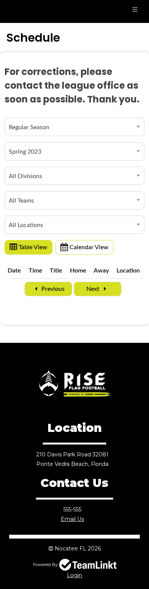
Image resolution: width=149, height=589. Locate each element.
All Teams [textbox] (21, 201)
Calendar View (88, 247)
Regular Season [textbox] (29, 127)
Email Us (72, 519)
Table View (32, 247)
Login (74, 575)
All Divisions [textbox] (25, 176)
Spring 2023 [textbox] (25, 152)
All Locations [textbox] (26, 225)
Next (93, 289)
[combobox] (74, 127)
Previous (52, 289)
